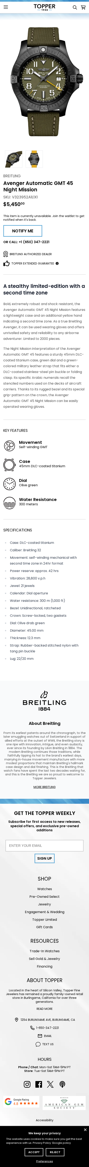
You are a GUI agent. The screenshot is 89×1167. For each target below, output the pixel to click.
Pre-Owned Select (44, 896)
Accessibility (44, 1120)
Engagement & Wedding (44, 912)
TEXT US (48, 1044)
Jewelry (44, 904)
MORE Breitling (45, 787)
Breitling (12, 176)
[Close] (85, 1130)
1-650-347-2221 (47, 1028)
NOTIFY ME (22, 231)
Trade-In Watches (45, 951)
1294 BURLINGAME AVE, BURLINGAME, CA (48, 1020)
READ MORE (45, 1009)
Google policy (61, 1143)
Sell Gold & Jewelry (44, 958)
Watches (44, 889)
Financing (44, 966)
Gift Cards (44, 927)
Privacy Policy (42, 1143)
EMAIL (48, 1036)
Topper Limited (44, 919)
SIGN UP (44, 858)
